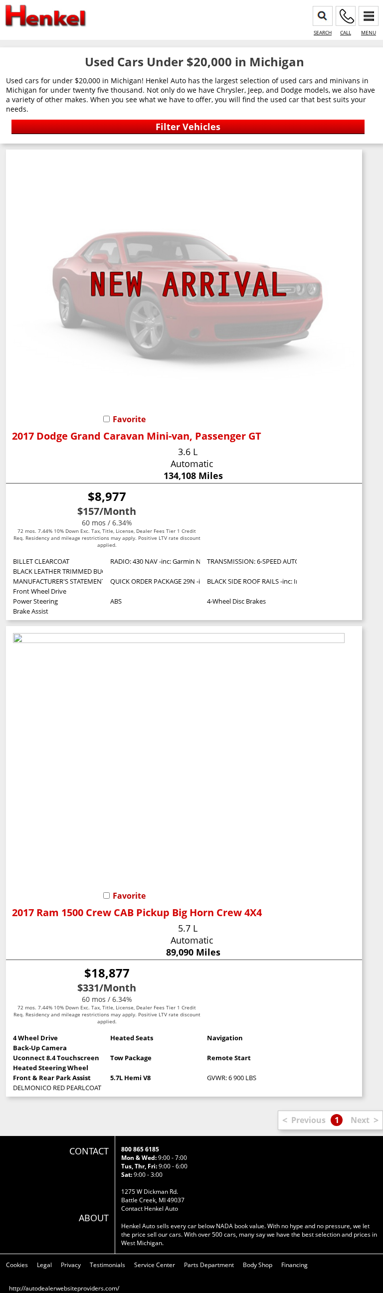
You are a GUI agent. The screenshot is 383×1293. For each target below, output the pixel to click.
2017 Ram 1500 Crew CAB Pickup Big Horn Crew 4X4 (137, 912)
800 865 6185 (140, 1149)
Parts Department (209, 1265)
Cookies (17, 1265)
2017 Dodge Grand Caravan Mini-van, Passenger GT (136, 436)
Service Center (154, 1265)
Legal (44, 1265)
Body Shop (257, 1265)
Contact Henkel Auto (149, 1208)
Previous (308, 1120)
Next (360, 1120)
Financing (294, 1265)
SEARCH (323, 32)
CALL (345, 32)
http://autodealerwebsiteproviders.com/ (64, 1288)
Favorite (129, 419)
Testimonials (107, 1265)
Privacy (71, 1265)
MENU (368, 32)
